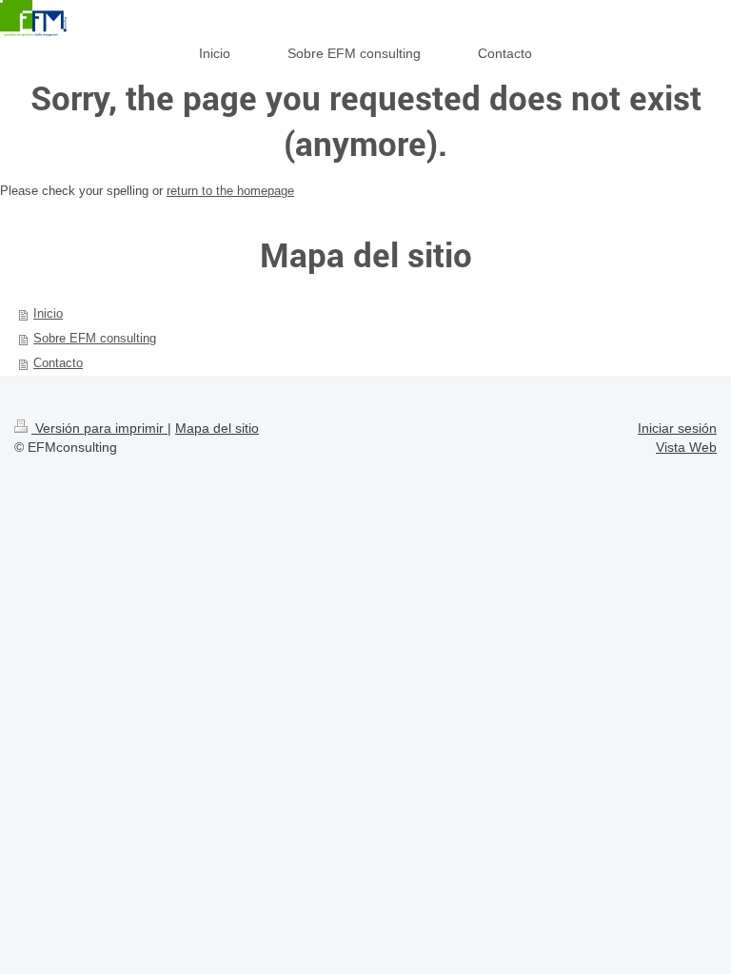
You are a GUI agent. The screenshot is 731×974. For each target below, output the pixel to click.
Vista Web (686, 447)
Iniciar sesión (677, 428)
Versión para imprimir (99, 428)
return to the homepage (230, 191)
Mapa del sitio (217, 428)
